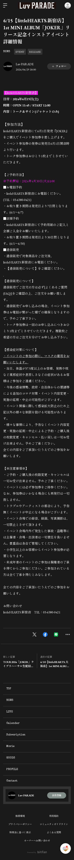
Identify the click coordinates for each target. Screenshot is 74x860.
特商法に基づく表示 (20, 832)
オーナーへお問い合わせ (37, 840)
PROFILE (12, 769)
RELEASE (35, 52)
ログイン (68, 5)
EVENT (20, 52)
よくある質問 (54, 832)
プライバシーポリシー (20, 824)
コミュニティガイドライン (54, 824)
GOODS (10, 758)
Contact (11, 781)
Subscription (15, 734)
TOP (8, 688)
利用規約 (54, 816)
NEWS (6, 51)
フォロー (61, 66)
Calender (13, 723)
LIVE (9, 711)
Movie (10, 746)
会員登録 (56, 795)
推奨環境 (20, 816)
